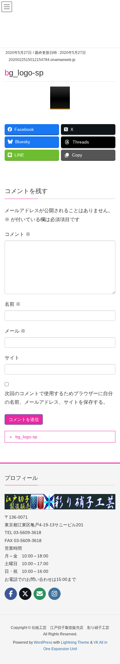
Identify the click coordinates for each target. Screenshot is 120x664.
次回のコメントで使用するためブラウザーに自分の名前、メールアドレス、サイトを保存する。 (59, 398)
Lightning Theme (75, 642)
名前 (13, 304)
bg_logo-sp (26, 436)
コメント (17, 234)
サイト (12, 357)
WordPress (43, 642)
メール (15, 331)
